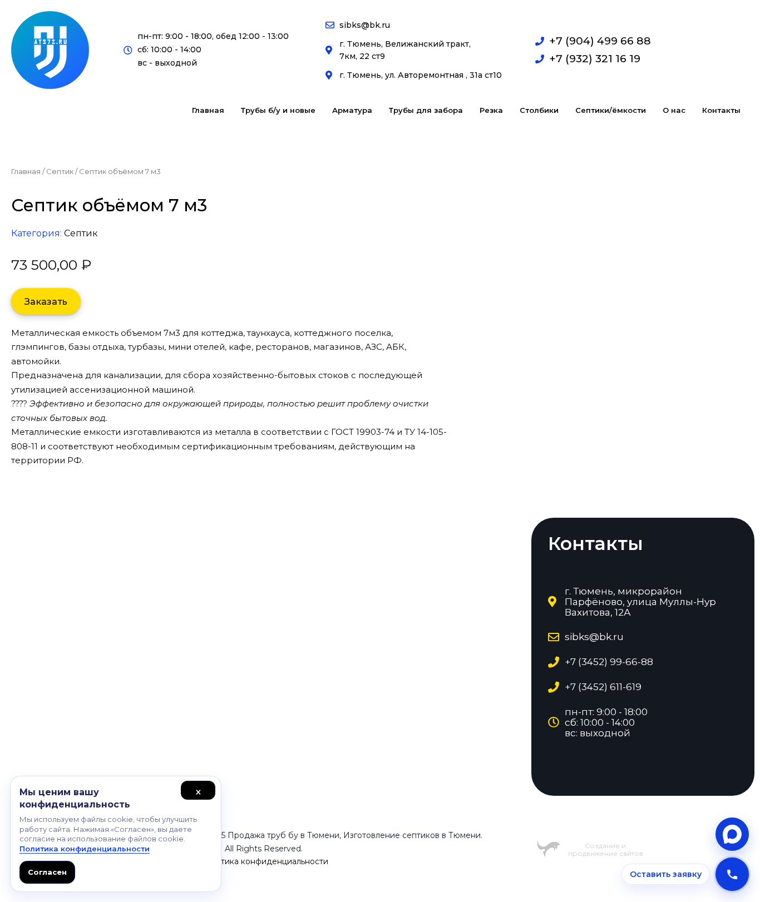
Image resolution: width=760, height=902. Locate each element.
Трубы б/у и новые (278, 110)
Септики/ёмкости (610, 110)
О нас (674, 110)
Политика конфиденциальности (264, 861)
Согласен (47, 872)
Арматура (352, 110)
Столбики (539, 110)
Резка (491, 110)
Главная (208, 110)
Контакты (721, 110)
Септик (59, 171)
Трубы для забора (426, 110)
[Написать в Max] (732, 834)
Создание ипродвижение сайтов (605, 849)
